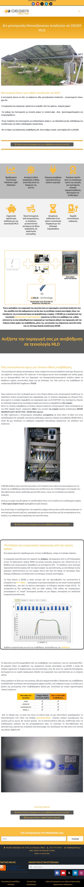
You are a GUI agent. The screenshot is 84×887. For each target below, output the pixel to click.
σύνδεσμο (65, 647)
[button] (3, 65)
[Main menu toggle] (79, 11)
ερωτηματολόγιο (44, 718)
